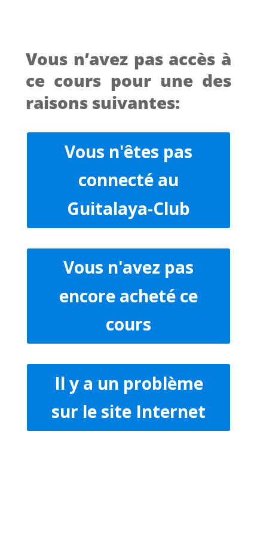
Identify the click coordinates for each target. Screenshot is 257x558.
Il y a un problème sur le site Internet (128, 397)
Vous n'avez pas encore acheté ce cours (128, 295)
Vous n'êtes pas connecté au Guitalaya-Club (128, 180)
